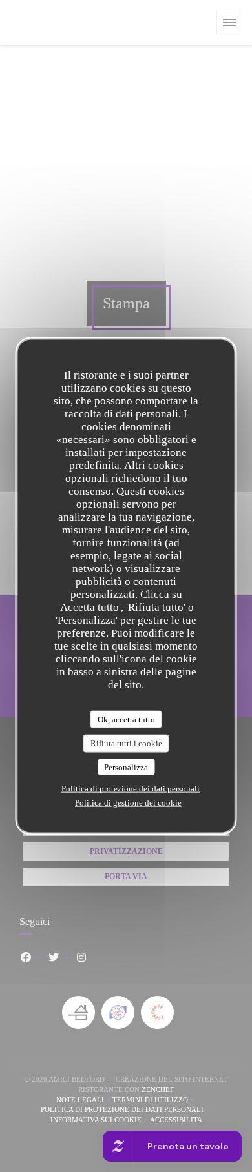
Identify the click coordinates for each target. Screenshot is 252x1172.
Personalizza (126, 766)
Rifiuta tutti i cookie (126, 743)
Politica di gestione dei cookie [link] (128, 803)
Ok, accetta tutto (126, 719)
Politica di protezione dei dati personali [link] (130, 788)
